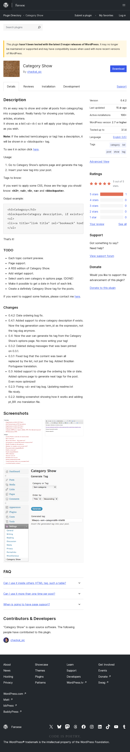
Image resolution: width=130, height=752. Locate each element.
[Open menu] (124, 5)
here (36, 149)
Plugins (39, 676)
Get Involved (106, 664)
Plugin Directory (12, 15)
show (116, 152)
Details (11, 86)
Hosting (8, 676)
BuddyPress (12, 711)
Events (102, 670)
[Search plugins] (39, 27)
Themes (40, 670)
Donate (104, 676)
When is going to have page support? (26, 604)
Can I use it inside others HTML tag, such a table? (34, 583)
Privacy (8, 682)
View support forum (102, 256)
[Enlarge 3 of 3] (79, 472)
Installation (48, 86)
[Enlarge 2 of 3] (79, 424)
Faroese (16, 727)
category (115, 145)
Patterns (40, 682)
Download (118, 68)
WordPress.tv (77, 682)
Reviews (28, 86)
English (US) (120, 137)
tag (123, 152)
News (6, 670)
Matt (8, 699)
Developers (74, 676)
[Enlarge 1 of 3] (37, 424)
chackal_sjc (34, 71)
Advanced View (99, 161)
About (7, 664)
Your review (97, 224)
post (109, 152)
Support (122, 86)
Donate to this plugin (103, 287)
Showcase (41, 664)
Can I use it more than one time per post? (29, 593)
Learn (70, 664)
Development (71, 86)
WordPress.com (14, 693)
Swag (103, 682)
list (123, 145)
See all (122, 224)
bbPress (10, 705)
